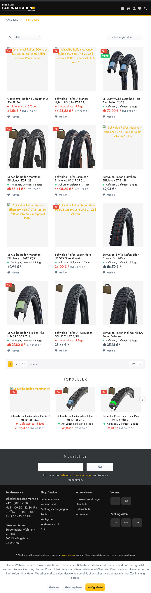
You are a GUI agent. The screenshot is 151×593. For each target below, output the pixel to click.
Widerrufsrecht (50, 524)
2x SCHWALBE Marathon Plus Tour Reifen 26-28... (121, 100)
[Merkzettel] (140, 8)
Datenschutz (83, 509)
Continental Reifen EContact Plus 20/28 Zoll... (27, 100)
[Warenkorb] (128, 8)
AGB (43, 529)
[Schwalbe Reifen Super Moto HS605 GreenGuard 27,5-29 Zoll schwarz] (75, 225)
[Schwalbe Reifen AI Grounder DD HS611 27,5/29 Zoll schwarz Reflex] (75, 303)
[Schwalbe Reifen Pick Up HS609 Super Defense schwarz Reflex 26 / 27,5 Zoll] (123, 303)
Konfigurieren (95, 587)
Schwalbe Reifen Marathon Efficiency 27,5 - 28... (24, 178)
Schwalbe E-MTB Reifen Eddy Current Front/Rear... (121, 256)
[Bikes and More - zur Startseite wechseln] (18, 8)
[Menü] (122, 8)
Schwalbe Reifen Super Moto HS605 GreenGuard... (73, 256)
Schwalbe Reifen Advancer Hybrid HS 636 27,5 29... (71, 100)
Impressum (82, 514)
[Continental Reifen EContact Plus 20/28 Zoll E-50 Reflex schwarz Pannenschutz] (27, 69)
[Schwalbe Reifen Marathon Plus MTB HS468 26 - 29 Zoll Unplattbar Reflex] (30, 399)
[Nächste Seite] (16, 364)
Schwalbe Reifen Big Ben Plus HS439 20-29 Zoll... (25, 334)
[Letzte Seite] (23, 364)
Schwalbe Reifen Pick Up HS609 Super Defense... (123, 334)
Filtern (16, 37)
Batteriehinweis (50, 499)
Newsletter (82, 504)
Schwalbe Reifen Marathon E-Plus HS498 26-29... (75, 417)
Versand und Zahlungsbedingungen (54, 506)
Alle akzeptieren (73, 587)
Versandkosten (68, 555)
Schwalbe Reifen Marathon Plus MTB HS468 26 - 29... (30, 417)
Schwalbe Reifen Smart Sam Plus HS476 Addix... (121, 417)
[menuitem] (145, 8)
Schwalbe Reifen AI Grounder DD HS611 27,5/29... (73, 334)
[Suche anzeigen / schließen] (145, 8)
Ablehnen (53, 587)
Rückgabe (47, 519)
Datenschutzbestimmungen (76, 475)
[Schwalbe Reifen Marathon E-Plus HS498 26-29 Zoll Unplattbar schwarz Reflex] (75, 399)
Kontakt (45, 514)
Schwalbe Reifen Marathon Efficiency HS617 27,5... (71, 178)
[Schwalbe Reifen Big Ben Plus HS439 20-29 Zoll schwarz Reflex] (27, 303)
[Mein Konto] (134, 8)
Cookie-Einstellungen (88, 499)
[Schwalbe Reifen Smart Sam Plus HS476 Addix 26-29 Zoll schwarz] (121, 399)
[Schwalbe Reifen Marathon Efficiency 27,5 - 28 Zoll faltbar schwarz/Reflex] (27, 147)
